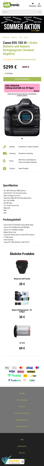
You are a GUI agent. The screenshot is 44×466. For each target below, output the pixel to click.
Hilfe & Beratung (22, 400)
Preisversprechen (22, 426)
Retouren (22, 407)
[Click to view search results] (40, 13)
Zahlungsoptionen (22, 420)
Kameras (14, 37)
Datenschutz (22, 446)
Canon (26, 37)
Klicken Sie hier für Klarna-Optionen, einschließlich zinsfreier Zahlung (22, 94)
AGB (22, 440)
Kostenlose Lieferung (22, 413)
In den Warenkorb (21, 79)
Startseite (6, 37)
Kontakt (22, 393)
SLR (20, 37)
